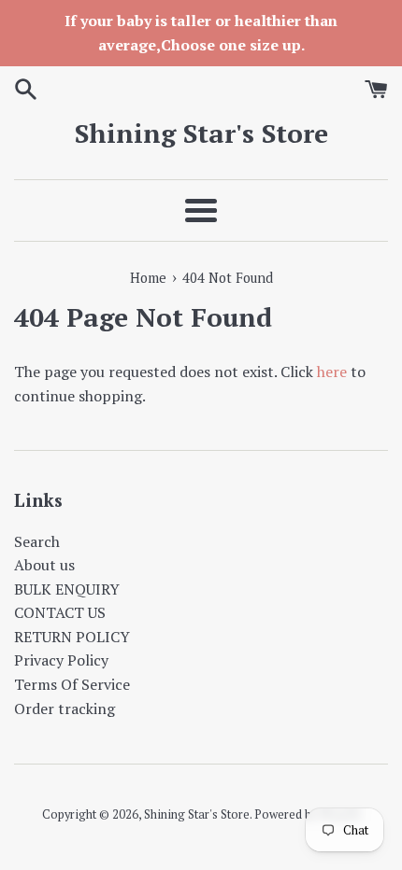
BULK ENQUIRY (67, 589)
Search (37, 541)
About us (44, 564)
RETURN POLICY (72, 636)
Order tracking (64, 708)
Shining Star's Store (201, 133)
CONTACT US (60, 612)
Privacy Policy (61, 660)
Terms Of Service (72, 684)
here (332, 371)
